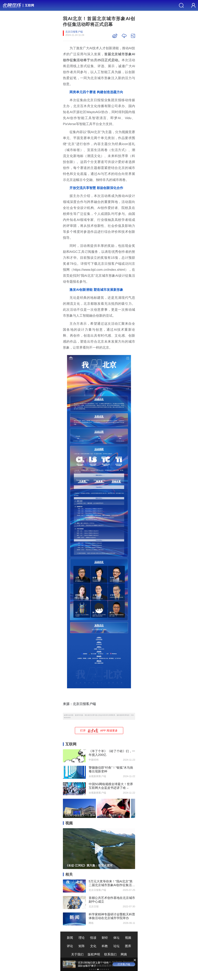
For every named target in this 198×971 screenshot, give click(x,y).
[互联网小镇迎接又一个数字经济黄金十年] (79, 807)
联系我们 (110, 954)
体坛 (116, 937)
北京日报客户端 (74, 31)
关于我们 (77, 954)
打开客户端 (124, 964)
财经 (105, 937)
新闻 (70, 937)
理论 (81, 937)
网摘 (124, 954)
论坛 (116, 946)
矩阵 (81, 946)
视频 (128, 937)
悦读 (93, 937)
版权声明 (94, 954)
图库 (128, 946)
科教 (105, 946)
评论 (70, 946)
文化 (93, 946)
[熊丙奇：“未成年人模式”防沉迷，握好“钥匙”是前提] (113, 807)
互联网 (29, 5)
